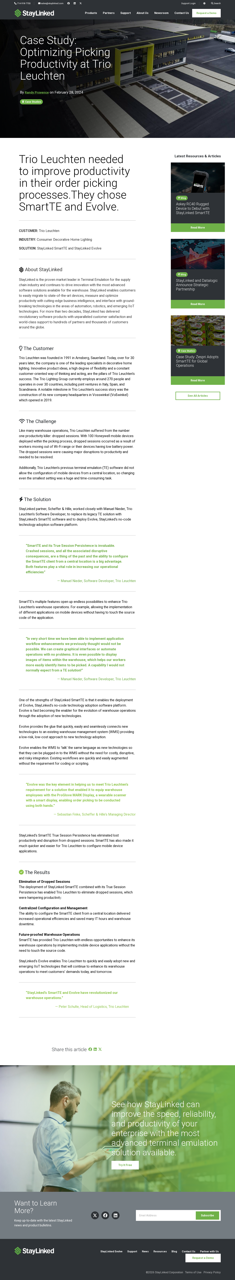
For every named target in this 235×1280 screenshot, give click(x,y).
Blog (183, 198)
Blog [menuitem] (174, 1251)
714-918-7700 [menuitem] (23, 3)
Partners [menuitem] (109, 13)
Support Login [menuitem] (188, 3)
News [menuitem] (145, 1251)
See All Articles (198, 395)
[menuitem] (68, 3)
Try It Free (125, 1165)
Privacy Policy (212, 1272)
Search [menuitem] (217, 3)
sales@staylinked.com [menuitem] (51, 3)
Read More (198, 227)
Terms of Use (193, 1272)
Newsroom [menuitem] (161, 13)
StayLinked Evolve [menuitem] (111, 1251)
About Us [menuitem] (142, 13)
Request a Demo (206, 13)
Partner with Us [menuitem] (209, 1251)
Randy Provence (37, 92)
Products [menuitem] (91, 13)
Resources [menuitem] (160, 1251)
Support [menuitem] (125, 13)
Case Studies (32, 101)
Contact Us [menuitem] (181, 13)
